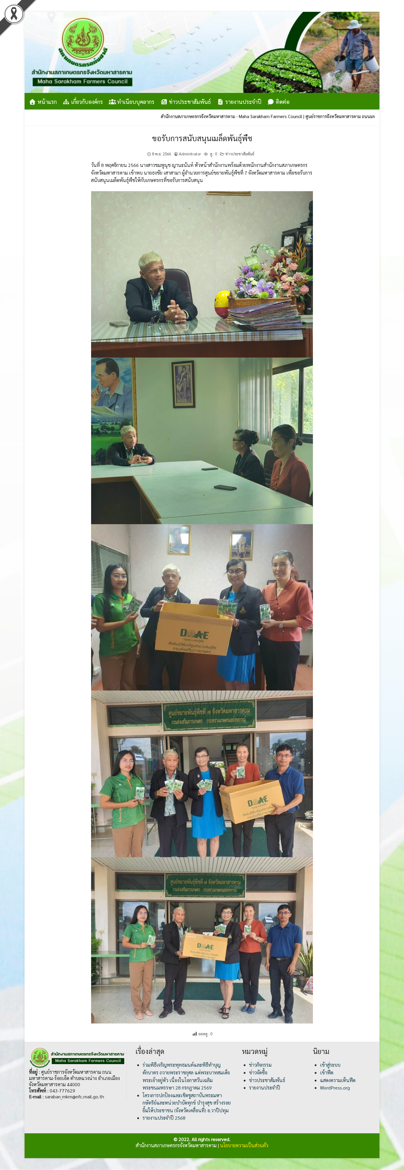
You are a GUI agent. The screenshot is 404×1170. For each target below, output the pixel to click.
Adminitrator (190, 153)
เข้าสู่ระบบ (330, 1065)
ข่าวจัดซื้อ (258, 1072)
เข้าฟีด (326, 1072)
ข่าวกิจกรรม (260, 1065)
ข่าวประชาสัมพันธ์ (189, 101)
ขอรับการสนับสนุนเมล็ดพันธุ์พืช (202, 138)
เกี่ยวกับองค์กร (86, 101)
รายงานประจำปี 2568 (164, 1118)
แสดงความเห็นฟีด (337, 1080)
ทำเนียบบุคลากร (135, 101)
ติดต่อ (282, 101)
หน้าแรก (46, 101)
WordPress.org (335, 1087)
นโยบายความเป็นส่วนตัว (244, 1145)
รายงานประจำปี (242, 101)
